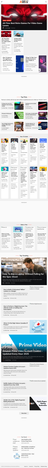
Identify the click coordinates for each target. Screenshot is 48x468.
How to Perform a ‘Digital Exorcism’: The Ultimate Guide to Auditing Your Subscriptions (15, 307)
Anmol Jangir (5, 51)
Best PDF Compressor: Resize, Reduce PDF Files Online (33, 146)
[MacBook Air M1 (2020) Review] (42, 106)
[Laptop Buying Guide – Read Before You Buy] (16, 456)
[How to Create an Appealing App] (42, 229)
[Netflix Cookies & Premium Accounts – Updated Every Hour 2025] (38, 387)
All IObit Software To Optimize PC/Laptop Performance (30, 125)
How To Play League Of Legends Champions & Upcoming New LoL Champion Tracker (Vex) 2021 (24, 177)
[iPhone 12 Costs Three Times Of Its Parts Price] (6, 229)
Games (4, 22)
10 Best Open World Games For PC (18, 40)
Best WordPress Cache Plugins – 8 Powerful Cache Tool (18, 235)
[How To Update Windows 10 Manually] (43, 169)
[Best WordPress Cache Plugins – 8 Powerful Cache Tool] (18, 229)
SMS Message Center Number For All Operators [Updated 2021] (33, 175)
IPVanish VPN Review (7, 113)
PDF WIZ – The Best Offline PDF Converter (42, 145)
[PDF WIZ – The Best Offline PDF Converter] (43, 140)
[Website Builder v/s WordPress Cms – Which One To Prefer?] (16, 449)
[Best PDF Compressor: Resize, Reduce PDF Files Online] (33, 140)
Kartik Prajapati (29, 116)
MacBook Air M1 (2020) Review (31, 104)
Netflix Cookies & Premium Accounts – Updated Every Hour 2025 (15, 384)
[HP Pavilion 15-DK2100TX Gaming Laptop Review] (42, 116)
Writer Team (6, 68)
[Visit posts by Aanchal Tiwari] (3, 360)
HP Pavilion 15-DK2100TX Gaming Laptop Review (31, 114)
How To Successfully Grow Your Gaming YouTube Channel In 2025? (4, 147)
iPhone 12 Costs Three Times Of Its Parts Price (6, 235)
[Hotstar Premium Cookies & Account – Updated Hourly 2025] (38, 370)
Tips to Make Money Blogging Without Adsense (23, 146)
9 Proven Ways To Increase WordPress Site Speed (13, 146)
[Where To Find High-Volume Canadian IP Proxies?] (38, 326)
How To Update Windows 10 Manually (43, 174)
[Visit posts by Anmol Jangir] (3, 28)
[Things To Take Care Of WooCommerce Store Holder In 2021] (42, 63)
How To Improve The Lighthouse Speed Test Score (7, 59)
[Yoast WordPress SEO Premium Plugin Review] (16, 441)
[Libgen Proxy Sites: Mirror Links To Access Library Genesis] (4, 169)
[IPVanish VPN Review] (19, 115)
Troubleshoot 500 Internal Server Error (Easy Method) (14, 174)
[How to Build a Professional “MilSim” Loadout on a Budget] (38, 293)
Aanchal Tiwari (8, 360)
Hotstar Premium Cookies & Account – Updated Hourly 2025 (15, 367)
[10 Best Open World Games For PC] (19, 34)
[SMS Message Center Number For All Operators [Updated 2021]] (33, 169)
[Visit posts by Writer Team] (3, 283)
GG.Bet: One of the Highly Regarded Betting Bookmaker (14, 400)
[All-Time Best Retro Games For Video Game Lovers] (6, 34)
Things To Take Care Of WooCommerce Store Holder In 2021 (31, 60)
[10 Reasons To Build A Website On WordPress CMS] (30, 229)
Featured (9, 22)
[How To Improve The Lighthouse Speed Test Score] (20, 63)
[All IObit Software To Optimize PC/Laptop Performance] (42, 126)
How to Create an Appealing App (42, 234)
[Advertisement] (24, 85)
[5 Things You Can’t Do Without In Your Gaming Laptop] (19, 106)
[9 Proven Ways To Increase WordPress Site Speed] (14, 140)
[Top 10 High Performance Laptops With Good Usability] (19, 126)
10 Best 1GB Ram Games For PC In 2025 (21, 25)
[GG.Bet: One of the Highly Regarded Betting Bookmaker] (38, 403)
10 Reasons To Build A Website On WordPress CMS (29, 235)
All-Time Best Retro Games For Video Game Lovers (6, 41)
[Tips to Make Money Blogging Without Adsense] (24, 140)
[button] (2, 1)
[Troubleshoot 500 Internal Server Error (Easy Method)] (14, 169)
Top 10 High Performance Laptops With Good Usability (7, 125)
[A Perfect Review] (24, 2)
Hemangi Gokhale (14, 152)
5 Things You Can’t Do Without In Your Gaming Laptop (7, 105)
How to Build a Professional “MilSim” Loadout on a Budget (14, 290)
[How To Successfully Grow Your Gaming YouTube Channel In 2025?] (4, 140)
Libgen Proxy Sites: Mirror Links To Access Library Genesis (5, 175)
